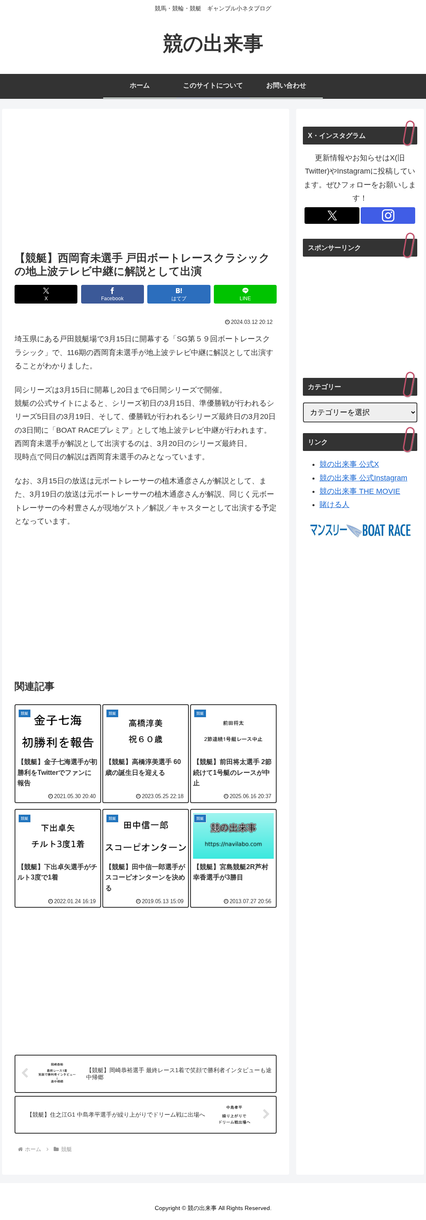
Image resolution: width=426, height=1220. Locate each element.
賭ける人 (334, 504)
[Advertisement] (146, 182)
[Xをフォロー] (332, 215)
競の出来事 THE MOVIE (360, 491)
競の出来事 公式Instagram (363, 478)
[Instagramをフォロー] (388, 215)
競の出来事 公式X (349, 464)
